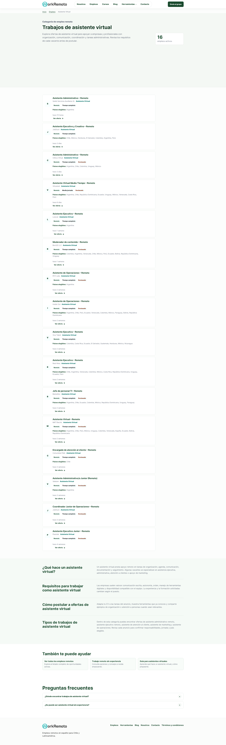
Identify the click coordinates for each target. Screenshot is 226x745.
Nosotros (81, 4)
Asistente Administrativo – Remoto (70, 98)
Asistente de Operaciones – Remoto (71, 273)
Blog (115, 4)
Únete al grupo (176, 4)
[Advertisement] (113, 62)
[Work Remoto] (54, 4)
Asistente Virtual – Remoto (66, 419)
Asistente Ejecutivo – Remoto (68, 213)
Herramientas (128, 4)
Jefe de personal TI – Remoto (67, 391)
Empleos (94, 4)
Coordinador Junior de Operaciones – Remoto (76, 506)
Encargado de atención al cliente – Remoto (74, 450)
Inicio (44, 12)
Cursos (105, 4)
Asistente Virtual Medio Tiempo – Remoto (74, 183)
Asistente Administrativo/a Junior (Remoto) (75, 478)
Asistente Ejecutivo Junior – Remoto (71, 531)
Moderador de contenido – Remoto (70, 242)
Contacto (145, 4)
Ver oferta (58, 118)
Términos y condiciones (173, 725)
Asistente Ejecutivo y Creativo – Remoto (73, 126)
